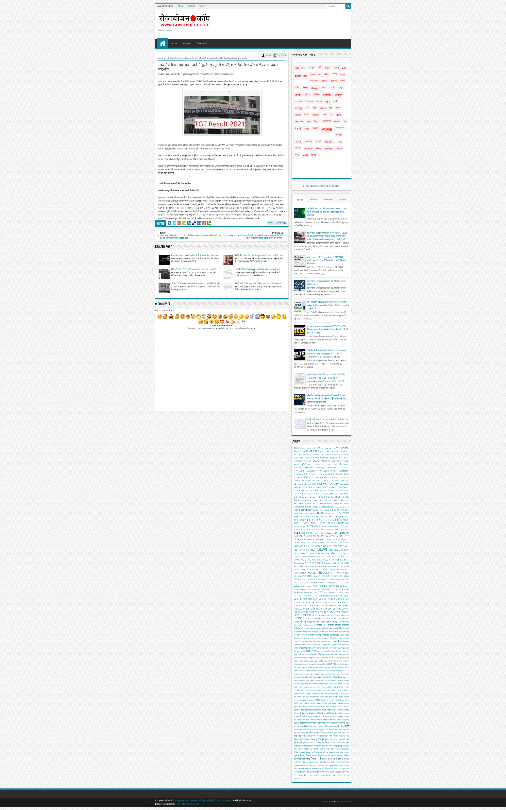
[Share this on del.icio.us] (194, 223)
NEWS (322, 549)
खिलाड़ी (315, 677)
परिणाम (316, 707)
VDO (333, 618)
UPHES (297, 609)
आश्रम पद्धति (334, 635)
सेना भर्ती (306, 772)
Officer (311, 556)
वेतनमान (333, 756)
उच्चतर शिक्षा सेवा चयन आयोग (327, 648)
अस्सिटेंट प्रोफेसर (310, 628)
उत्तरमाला (317, 658)
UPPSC (328, 611)
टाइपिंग (318, 687)
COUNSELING (315, 490)
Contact (191, 6)
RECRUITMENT (301, 573)
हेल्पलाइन (340, 775)
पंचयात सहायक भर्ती (324, 703)
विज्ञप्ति (302, 755)
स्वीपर (305, 775)
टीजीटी (329, 687)
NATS (333, 543)
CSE (336, 490)
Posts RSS (328, 801)
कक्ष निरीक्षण (320, 668)
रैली (321, 749)
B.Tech (307, 474)
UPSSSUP (310, 619)
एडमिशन (306, 661)
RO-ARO (307, 576)
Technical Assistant (303, 592)
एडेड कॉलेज (318, 661)
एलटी (326, 664)
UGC (346, 596)
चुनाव (320, 684)
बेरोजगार (315, 726)
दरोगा (314, 694)
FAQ (342, 507)
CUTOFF (340, 494)
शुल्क (337, 762)
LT (348, 536)
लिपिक (296, 752)
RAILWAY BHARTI (320, 570)
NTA (332, 553)
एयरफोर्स (321, 664)
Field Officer (305, 510)
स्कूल (327, 772)
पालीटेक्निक (317, 710)
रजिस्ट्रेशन (320, 743)
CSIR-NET (317, 494)
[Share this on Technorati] (209, 223)
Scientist (313, 583)
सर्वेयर (336, 766)
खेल (319, 677)
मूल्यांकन (342, 736)
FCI (347, 507)
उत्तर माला (304, 658)
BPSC (335, 477)
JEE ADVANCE (326, 530)
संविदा (296, 768)
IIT (324, 520)
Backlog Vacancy (319, 474)
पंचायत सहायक (337, 703)
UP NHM (306, 602)
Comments (202, 43)
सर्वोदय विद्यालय (344, 766)
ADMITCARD (325, 451)
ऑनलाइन (311, 667)
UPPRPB (313, 612)
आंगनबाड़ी (297, 631)
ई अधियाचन (304, 642)
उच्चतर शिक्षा (316, 645)
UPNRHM (323, 609)
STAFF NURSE (335, 586)
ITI (342, 526)
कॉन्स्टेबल (346, 674)
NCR (329, 546)
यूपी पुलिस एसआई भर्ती (337, 739)
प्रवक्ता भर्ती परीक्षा (303, 720)
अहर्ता (318, 628)
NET (313, 550)
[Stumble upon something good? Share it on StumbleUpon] (184, 223)
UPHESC (305, 609)
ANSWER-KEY (300, 461)
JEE (317, 529)
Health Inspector (326, 513)
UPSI (314, 615)
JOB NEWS (344, 530)
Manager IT (343, 539)
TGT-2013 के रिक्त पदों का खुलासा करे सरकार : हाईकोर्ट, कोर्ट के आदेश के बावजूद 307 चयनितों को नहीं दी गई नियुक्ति (259, 255)
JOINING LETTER (310, 533)
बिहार (306, 726)
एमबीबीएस (315, 664)
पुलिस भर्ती (297, 713)
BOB (329, 477)
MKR (179, 804)
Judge (329, 533)
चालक (315, 684)
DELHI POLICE (326, 497)
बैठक (343, 726)
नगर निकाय (324, 697)
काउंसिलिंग (333, 671)
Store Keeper (300, 589)
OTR (337, 557)
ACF (336, 448)
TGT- (346, 593)
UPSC (297, 615)
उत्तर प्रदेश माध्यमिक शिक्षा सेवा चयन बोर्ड (331, 651)
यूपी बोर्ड (305, 743)
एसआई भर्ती (301, 668)
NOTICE (304, 553)
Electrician (344, 500)
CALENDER (310, 481)
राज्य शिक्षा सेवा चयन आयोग (327, 746)
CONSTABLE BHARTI (326, 487)
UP (344, 599)
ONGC (323, 557)
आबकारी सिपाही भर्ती (338, 632)
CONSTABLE (308, 487)
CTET (325, 494)
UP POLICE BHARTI (334, 602)
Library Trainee (331, 536)
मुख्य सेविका (333, 736)
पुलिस (335, 710)
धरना (303, 697)
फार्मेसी (339, 723)
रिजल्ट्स (346, 746)
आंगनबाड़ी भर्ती (306, 632)
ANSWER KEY (327, 458)
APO (314, 461)
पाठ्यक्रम (304, 710)
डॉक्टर (346, 690)
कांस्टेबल (345, 671)
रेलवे (306, 749)
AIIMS (316, 455)
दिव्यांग (299, 697)
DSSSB (321, 500)
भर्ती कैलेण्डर (298, 730)
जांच (330, 684)
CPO (325, 490)
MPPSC (315, 543)
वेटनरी (325, 756)
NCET (323, 546)
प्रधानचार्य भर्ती (299, 716)
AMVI (311, 458)
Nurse (346, 553)
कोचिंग (305, 677)
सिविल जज (337, 769)
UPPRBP (305, 612)
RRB (335, 576)
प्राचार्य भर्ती (315, 723)
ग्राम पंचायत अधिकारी (330, 677)
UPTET (318, 618)
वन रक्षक (336, 752)
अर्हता (324, 625)
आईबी (330, 628)
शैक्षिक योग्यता (344, 762)
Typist (336, 596)
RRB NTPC (343, 576)
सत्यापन (296, 765)
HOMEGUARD (322, 517)
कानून (340, 671)
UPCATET (314, 605)
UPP (330, 609)
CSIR (341, 490)
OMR (317, 557)
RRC (305, 579)
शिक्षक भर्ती (316, 758)
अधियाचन (335, 622)
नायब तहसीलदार (300, 700)
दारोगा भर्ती (327, 694)
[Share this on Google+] (179, 223)
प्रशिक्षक (296, 723)
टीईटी (324, 687)
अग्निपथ (296, 622)
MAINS (334, 540)
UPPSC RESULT (341, 612)
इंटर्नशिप (330, 638)
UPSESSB (175, 58)
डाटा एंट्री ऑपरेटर (330, 690)
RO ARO (298, 576)
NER (308, 550)
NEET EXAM (299, 550)
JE (304, 529)
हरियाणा (310, 775)
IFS (313, 520)
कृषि (314, 674)
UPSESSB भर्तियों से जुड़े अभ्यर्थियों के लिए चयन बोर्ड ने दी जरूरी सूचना (257, 269)
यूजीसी (318, 739)
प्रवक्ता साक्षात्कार (316, 720)
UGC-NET (323, 599)
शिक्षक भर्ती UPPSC (329, 759)
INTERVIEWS (313, 526)
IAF (335, 517)
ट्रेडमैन (346, 687)
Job (336, 529)
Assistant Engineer (303, 467)
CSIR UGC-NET (305, 494)
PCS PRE (311, 560)
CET (296, 484)
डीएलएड (340, 690)
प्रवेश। (339, 720)
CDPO (341, 481)
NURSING (298, 557)
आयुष (307, 635)
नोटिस (347, 700)
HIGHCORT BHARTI (302, 517)
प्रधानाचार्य (308, 716)
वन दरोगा (329, 752)
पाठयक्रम (297, 710)
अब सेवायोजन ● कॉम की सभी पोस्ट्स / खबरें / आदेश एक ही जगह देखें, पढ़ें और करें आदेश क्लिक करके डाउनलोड (326, 211)
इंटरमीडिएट (318, 638)
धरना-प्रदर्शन (310, 697)
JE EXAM (310, 530)
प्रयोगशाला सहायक (331, 716)
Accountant (327, 448)
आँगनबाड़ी (345, 628)
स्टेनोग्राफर (298, 775)
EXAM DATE (311, 507)
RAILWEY (345, 570)
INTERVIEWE (299, 526)
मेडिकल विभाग (305, 739)
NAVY (306, 546)
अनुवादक (312, 625)
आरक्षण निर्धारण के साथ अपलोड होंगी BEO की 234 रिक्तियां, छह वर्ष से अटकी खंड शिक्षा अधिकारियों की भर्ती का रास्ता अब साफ (327, 329)
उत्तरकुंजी (311, 658)
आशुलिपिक (325, 635)
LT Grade (298, 539)
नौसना (301, 703)
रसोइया (327, 742)
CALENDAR (299, 481)
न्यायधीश (313, 703)
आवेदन (318, 635)
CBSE (324, 481)
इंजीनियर (302, 638)
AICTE (310, 455)
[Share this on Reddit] (204, 223)
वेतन (329, 756)
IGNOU (319, 520)
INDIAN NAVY (301, 523)
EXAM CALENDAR (335, 504)
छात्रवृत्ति (325, 684)
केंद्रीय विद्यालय (321, 674)
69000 (296, 448)
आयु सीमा (297, 635)
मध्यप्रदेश (332, 729)
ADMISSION (299, 451)
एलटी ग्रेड (332, 664)
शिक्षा (339, 759)
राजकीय (333, 743)
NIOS (341, 550)
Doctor (297, 500)
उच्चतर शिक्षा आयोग (328, 645)
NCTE (334, 546)
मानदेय (313, 736)
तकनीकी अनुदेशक (305, 694)
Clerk (336, 484)
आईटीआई (324, 628)
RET (332, 573)
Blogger (335, 186)
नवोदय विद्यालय (344, 697)
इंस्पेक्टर (296, 642)
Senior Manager (326, 582)
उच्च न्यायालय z (327, 642)
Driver (314, 500)
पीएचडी (324, 710)
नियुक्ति (317, 700)
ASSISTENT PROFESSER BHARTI (322, 471)
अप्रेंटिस (319, 625)
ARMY (296, 464)
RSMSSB (311, 579)
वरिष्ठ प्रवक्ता (344, 752)
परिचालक (310, 707)
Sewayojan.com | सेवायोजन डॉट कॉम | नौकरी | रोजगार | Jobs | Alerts (203, 800)
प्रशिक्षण (303, 723)
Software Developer (303, 586)
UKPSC (339, 599)
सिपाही (321, 768)
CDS (347, 481)
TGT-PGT (317, 596)
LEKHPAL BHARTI (316, 536)
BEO (305, 477)
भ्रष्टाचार (315, 730)
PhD (306, 563)
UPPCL (345, 609)
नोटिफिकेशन (339, 700)
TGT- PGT (298, 596)
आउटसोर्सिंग (337, 628)
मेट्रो (347, 736)
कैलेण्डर (339, 674)
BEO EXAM (313, 477)
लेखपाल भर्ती (310, 752)
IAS (339, 517)
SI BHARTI (344, 583)
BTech (346, 477)
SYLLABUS (336, 589)
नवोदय (335, 697)
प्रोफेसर (323, 723)
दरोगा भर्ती (319, 694)
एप (310, 664)
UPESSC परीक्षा (335, 606)
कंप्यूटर (301, 671)
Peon (331, 560)
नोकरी (332, 700)
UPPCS (297, 612)
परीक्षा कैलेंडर (336, 707)
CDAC (335, 481)
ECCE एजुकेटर (332, 500)
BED (300, 477)
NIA (336, 550)
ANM (317, 458)
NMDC (296, 553)
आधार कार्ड (328, 632)
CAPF (318, 481)
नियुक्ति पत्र (325, 700)
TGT (167, 58)
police (329, 563)
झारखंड (305, 687)
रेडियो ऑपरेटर (298, 749)
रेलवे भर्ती (312, 749)
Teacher (345, 589)
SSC (324, 585)
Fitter (322, 510)
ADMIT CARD (312, 451)
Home (162, 43)
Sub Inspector (313, 589)
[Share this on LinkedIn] (199, 223)
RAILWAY (306, 570)
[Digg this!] (189, 223)
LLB (344, 536)
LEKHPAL (303, 536)
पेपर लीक (305, 713)
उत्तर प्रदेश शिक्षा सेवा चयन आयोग (322, 654)
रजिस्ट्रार (312, 743)
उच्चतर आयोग (306, 645)
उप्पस (337, 658)
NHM (331, 550)
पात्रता (310, 710)
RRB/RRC (298, 579)
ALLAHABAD (299, 458)
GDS (347, 510)
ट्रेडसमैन (297, 690)
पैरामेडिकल (312, 713)
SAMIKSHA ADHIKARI (339, 579)
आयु (347, 632)
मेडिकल (296, 739)
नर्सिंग (330, 697)
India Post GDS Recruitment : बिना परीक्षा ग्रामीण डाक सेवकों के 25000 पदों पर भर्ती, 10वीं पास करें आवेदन (327, 260)
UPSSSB (345, 615)
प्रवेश (325, 719)
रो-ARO (326, 749)
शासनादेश (301, 759)
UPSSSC (299, 618)
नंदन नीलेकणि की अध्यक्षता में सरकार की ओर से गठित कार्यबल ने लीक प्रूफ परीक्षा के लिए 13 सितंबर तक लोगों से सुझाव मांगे (328, 305)
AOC (309, 461)
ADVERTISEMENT (340, 451)
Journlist (322, 533)
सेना (300, 772)
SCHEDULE (303, 583)
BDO (346, 474)
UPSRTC (322, 615)
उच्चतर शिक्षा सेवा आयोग (307, 648)
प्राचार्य (308, 723)
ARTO (310, 464)
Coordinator (302, 490)
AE (295, 455)
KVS (296, 536)
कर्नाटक (307, 671)
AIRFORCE (337, 455)
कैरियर (329, 674)
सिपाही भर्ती (329, 768)
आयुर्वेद (303, 635)
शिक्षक (308, 759)
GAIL (327, 510)
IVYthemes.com (190, 804)
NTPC (338, 553)
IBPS (346, 516)
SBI (295, 583)
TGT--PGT (307, 596)
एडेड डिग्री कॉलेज (331, 661)
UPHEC (345, 605)
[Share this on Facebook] (169, 223)
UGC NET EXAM (310, 599)
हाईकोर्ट (322, 775)
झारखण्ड (312, 687)
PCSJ (325, 560)
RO (347, 573)
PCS (342, 556)
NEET (346, 546)
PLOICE (313, 563)
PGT (346, 560)
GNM (312, 513)
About (180, 6)
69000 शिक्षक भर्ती (307, 448)
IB (342, 517)
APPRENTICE (324, 461)
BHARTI (323, 477)
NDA (340, 546)
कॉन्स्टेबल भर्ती (298, 677)
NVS (305, 557)
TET (315, 592)
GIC (306, 513)
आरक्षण (312, 635)
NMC (346, 550)
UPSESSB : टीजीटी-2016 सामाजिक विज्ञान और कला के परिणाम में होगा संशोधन (193, 269)
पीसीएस (329, 710)
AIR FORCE (325, 455)
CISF (325, 484)
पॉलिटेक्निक (321, 713)
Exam (307, 503)
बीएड (310, 726)
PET (337, 560)
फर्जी (328, 723)
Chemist (307, 484)
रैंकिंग (317, 749)
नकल (317, 697)
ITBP (331, 526)
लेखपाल (302, 752)
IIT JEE (330, 520)
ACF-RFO (344, 448)
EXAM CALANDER (318, 504)
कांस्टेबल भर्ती (308, 674)
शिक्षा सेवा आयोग (314, 762)
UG (341, 596)
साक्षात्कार (315, 768)
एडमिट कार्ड (298, 661)
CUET (332, 493)
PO (323, 563)
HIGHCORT (343, 513)
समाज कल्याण (313, 766)
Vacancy (326, 618)
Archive (187, 43)
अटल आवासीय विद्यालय (323, 622)
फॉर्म (347, 723)
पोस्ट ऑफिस (339, 713)
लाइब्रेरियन (345, 749)
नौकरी (296, 703)
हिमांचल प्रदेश (331, 775)
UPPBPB (337, 609)
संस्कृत (301, 768)
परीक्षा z (328, 707)
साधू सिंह (268, 55)
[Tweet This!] (174, 223)
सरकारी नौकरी (323, 766)
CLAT (331, 484)
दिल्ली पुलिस (335, 694)
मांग (307, 733)
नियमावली (310, 700)
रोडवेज (338, 749)
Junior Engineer (341, 533)
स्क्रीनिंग (332, 772)
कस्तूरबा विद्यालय (316, 671)
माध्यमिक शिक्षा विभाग (334, 733)
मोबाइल (313, 739)
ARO (303, 464)
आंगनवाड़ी (314, 632)
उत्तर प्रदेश (310, 650)
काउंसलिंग (325, 671)
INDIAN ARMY (342, 520)
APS (333, 461)
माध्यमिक (312, 733)
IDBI (309, 520)
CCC (329, 481)
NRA (327, 553)
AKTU (346, 455)
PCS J (303, 560)
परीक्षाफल (345, 707)
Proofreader (330, 566)
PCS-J (320, 560)
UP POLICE (317, 602)
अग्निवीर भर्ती (311, 622)
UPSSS (337, 615)
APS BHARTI (343, 461)
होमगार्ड (346, 775)
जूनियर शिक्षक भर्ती (339, 684)
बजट (295, 726)
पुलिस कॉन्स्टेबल (343, 710)
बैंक (335, 726)
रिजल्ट (339, 746)
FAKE (336, 507)
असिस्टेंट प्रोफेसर (334, 625)
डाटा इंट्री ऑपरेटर (316, 690)
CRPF (330, 490)
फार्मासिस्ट (333, 723)
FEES (296, 510)
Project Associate (316, 566)
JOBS (297, 532)
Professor (303, 566)
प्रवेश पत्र (332, 720)
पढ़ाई (304, 707)
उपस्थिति (332, 658)
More (201, 6)
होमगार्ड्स (297, 779)
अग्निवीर (303, 622)
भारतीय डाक (307, 730)
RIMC (342, 573)
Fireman (315, 510)
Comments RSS (343, 801)
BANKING (339, 474)
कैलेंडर (333, 674)
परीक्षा (322, 706)
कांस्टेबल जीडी (298, 674)
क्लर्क (310, 677)
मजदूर (321, 729)
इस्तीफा (346, 638)
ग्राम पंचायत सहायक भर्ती (330, 681)
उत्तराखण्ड (325, 658)
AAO (318, 448)
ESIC (296, 504)
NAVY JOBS (315, 546)
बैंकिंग (338, 726)
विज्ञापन (308, 755)
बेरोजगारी (322, 726)
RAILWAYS (334, 570)
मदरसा (326, 730)
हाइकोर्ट (316, 775)
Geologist (298, 513)
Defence (314, 497)
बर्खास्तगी (301, 726)
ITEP (336, 526)
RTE (323, 579)
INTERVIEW (343, 523)
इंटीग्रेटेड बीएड (338, 638)
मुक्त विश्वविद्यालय (322, 736)
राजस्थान (305, 746)
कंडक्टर (341, 668)
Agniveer (302, 455)
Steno (346, 586)
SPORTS (317, 586)
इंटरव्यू (324, 638)
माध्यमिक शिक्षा (321, 733)
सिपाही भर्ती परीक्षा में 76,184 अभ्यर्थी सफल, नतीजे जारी (327, 419)
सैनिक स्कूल (320, 772)
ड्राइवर (296, 694)
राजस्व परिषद (313, 746)
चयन (310, 684)
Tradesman (328, 596)
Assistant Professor (326, 467)
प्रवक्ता (340, 716)
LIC (340, 536)
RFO (337, 573)
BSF (341, 477)
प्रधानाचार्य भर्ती (318, 716)
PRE (296, 566)
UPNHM (314, 609)
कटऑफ (335, 667)
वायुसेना (296, 755)
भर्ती (347, 726)
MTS (322, 543)
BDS (295, 477)
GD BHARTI (339, 510)
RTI (327, 579)
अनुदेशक (305, 625)
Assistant (344, 464)
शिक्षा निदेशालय (303, 762)
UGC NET (298, 599)
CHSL (319, 484)
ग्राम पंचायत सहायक (313, 681)
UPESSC (324, 605)
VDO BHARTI (343, 619)
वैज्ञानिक (340, 756)
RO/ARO (316, 576)
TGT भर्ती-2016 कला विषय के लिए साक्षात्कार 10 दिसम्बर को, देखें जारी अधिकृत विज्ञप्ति (258, 283)
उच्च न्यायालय (314, 641)
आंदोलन (321, 631)
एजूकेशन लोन (344, 658)
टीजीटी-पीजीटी (338, 687)
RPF (323, 576)
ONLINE (330, 557)
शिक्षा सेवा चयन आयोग (327, 762)
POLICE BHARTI (341, 563)
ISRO (324, 526)
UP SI (306, 605)
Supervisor (325, 589)
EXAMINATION (326, 507)
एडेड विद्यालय (304, 664)
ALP (307, 458)
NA (328, 543)
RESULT (312, 573)
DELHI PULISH (342, 497)
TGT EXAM (329, 593)
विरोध (320, 755)
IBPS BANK (299, 520)
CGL (300, 484)
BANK (331, 474)
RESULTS (323, 572)
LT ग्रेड (327, 540)
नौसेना (307, 703)
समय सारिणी (304, 766)
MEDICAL (305, 543)
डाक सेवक (305, 690)
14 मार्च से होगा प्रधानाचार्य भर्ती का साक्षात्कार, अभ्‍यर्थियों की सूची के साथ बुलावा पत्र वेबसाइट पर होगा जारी (195, 283)
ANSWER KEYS (342, 458)
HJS (313, 517)
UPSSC (330, 615)
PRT (339, 566)
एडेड (311, 661)
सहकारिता (308, 769)
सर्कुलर (331, 765)
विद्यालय (314, 756)
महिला (303, 733)
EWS (301, 503)
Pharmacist (299, 563)
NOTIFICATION (317, 553)
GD (331, 510)
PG (341, 560)
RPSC (329, 576)
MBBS (296, 543)
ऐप (306, 668)
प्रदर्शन (346, 713)
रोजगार (332, 749)
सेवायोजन (313, 772)
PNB (319, 563)
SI (336, 582)
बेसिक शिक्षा (329, 726)
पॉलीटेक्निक (330, 713)
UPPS (320, 612)
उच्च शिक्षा (338, 641)
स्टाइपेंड (338, 772)
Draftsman (306, 500)
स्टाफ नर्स (345, 772)
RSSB (318, 579)
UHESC (331, 599)
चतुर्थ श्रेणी (304, 684)
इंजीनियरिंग (310, 638)
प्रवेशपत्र (346, 720)
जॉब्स (300, 687)
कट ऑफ (328, 668)
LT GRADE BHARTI (313, 539)
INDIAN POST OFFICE (323, 523)
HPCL (331, 517)
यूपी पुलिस (325, 739)
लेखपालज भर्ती (320, 752)
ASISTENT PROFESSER (326, 464)
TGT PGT (339, 593)
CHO (314, 484)
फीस (343, 723)
